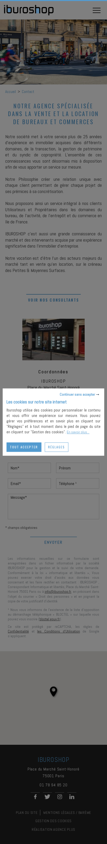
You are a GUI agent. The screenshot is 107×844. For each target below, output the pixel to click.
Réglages (56, 447)
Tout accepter (24, 447)
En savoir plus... (78, 432)
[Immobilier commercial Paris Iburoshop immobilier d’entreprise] (29, 14)
